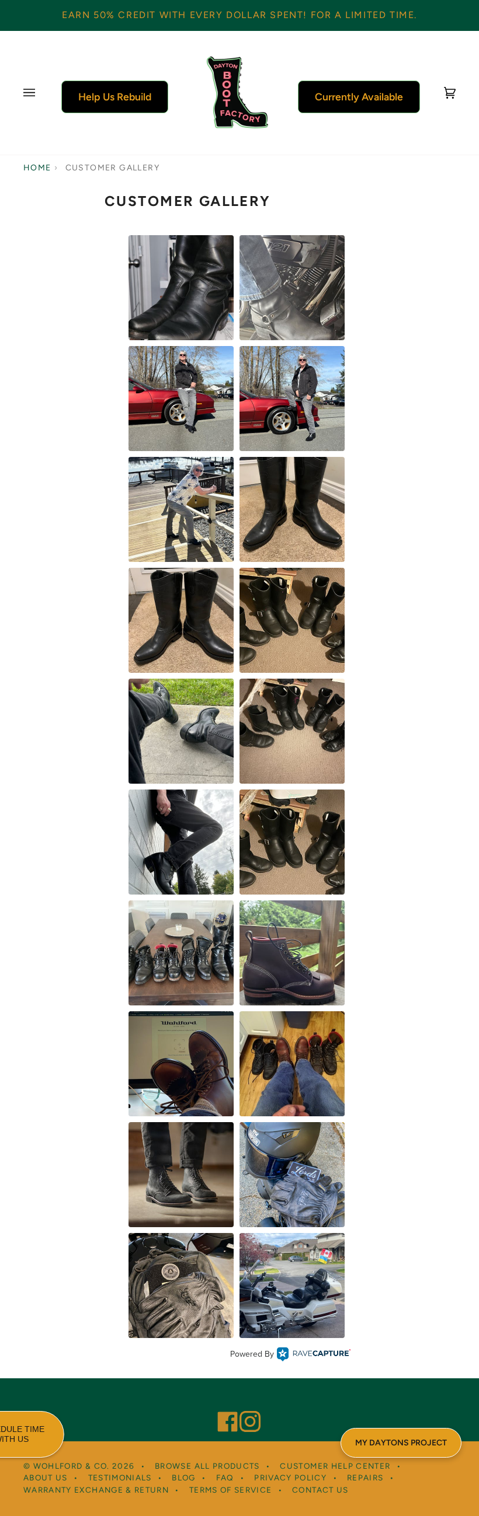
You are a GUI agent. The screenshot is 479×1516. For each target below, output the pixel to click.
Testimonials (120, 1477)
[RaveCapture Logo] (313, 1354)
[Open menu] (40, 93)
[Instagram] (244, 1405)
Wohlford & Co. (71, 1465)
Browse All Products (207, 1465)
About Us (45, 1477)
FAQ (225, 1477)
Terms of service (230, 1489)
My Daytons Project (401, 1443)
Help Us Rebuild (114, 96)
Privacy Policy (290, 1477)
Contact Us (320, 1489)
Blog (183, 1477)
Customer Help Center (335, 1465)
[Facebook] (222, 1405)
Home (37, 168)
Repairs (365, 1477)
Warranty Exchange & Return (96, 1489)
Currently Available (359, 96)
